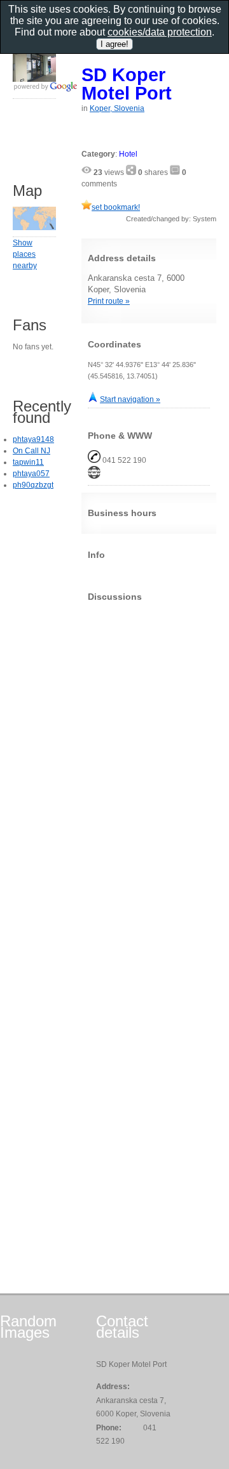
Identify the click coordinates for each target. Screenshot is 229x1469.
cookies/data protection (160, 32)
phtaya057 (31, 473)
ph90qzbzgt (33, 485)
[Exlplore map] (34, 227)
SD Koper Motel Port (126, 83)
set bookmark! (116, 207)
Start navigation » (130, 399)
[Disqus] (149, 769)
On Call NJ (31, 450)
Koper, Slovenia (117, 108)
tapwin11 (28, 462)
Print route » (109, 301)
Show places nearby (25, 254)
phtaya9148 (33, 439)
